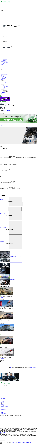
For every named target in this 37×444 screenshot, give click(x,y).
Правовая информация (3, 413)
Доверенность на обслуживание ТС (4, 74)
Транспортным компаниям (5, 62)
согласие (11, 367)
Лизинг (3, 63)
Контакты (2, 79)
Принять (1, 443)
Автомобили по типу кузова (5, 91)
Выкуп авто (2, 402)
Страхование (2, 401)
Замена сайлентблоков (2, 213)
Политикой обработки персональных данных (26, 442)
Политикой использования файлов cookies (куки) (16, 442)
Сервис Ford (2, 76)
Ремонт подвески (2, 246)
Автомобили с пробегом (5, 81)
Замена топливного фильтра (3, 227)
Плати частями (4, 60)
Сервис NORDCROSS (3, 77)
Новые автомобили (3, 398)
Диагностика (4, 87)
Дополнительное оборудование (6, 83)
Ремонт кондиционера (2, 241)
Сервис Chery (2, 75)
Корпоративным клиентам (4, 61)
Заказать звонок (1, 113)
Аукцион (2, 64)
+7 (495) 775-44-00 (2, 96)
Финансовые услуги (5, 59)
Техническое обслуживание (5, 86)
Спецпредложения (3, 78)
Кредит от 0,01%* (4, 82)
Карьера (2, 412)
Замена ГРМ (1, 199)
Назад (1, 103)
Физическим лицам (3, 57)
